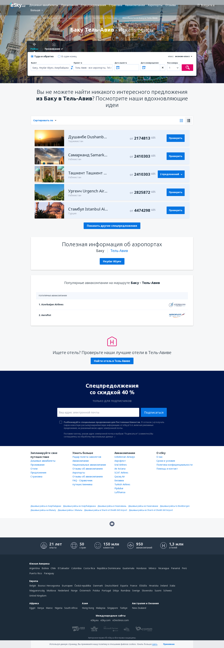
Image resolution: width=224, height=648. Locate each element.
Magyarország (37, 590)
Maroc (49, 607)
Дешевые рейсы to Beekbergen (175, 506)
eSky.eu (95, 620)
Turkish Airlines (122, 484)
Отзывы (170, 5)
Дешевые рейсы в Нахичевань (112, 506)
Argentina (34, 568)
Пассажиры (172, 63)
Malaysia (100, 607)
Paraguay (49, 573)
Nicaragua (163, 568)
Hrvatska (153, 585)
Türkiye (123, 607)
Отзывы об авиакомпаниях (87, 468)
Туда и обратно (44, 56)
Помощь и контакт (167, 468)
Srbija (116, 590)
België (32, 585)
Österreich (85, 590)
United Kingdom (37, 595)
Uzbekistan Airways (124, 456)
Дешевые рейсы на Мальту (43, 510)
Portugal (106, 590)
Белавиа (119, 480)
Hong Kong (88, 607)
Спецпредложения (93, 5)
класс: (171, 56)
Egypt (32, 607)
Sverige (136, 590)
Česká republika (82, 585)
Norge (74, 590)
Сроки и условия (165, 460)
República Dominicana (109, 568)
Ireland (164, 585)
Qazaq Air (119, 476)
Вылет (34, 63)
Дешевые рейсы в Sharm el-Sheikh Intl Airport (105, 510)
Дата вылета (121, 63)
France (133, 585)
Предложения (38, 472)
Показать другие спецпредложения (112, 226)
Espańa (124, 585)
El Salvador (63, 568)
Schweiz (167, 590)
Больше (35, 10)
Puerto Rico (35, 573)
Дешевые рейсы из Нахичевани (143, 506)
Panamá (175, 568)
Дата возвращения (150, 63)
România (125, 590)
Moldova (51, 590)
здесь (154, 644)
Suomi (158, 590)
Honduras (141, 568)
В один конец (69, 56)
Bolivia (45, 568)
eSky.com (106, 620)
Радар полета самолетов (86, 456)
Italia (172, 585)
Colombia (76, 568)
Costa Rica (89, 568)
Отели (34, 468)
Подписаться (153, 412)
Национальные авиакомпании (89, 464)
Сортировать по (43, 120)
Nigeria (58, 607)
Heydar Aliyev (112, 261)
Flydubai (118, 488)
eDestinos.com (120, 620)
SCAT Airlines (121, 472)
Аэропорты (155, 5)
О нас (159, 456)
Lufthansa (119, 492)
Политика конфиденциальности (174, 464)
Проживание (69, 5)
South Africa (70, 607)
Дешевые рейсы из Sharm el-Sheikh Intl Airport (151, 510)
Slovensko (147, 590)
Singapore (112, 607)
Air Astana (119, 468)
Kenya (40, 607)
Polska (96, 590)
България (67, 585)
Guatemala (128, 568)
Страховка (115, 5)
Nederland (63, 590)
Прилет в (78, 63)
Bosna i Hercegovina (49, 585)
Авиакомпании (135, 5)
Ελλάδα (143, 585)
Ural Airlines (120, 464)
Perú (184, 568)
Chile (53, 568)
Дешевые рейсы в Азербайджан (46, 506)
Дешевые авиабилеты (43, 5)
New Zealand (139, 607)
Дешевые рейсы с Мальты (70, 510)
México (152, 568)
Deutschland (111, 585)
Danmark (98, 585)
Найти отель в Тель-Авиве (112, 361)
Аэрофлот (120, 460)
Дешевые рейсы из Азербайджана (79, 506)
